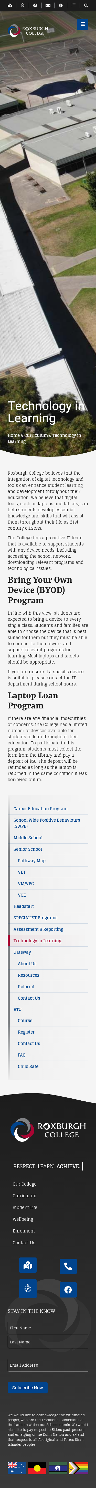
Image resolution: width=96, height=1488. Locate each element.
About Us (27, 963)
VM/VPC (26, 883)
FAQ (22, 1055)
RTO (18, 1009)
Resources (28, 975)
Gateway (22, 952)
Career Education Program (41, 808)
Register (26, 1032)
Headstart (24, 906)
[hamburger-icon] (82, 24)
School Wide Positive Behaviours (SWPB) (47, 823)
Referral (26, 986)
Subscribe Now (27, 1387)
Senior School (28, 849)
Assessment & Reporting (38, 929)
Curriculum (36, 435)
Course (25, 1020)
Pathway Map (32, 860)
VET (22, 872)
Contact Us (29, 998)
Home (14, 435)
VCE (22, 895)
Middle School (28, 837)
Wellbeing (23, 1219)
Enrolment (24, 1231)
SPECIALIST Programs (36, 917)
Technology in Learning (37, 940)
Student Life (25, 1207)
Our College (25, 1184)
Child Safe (28, 1066)
